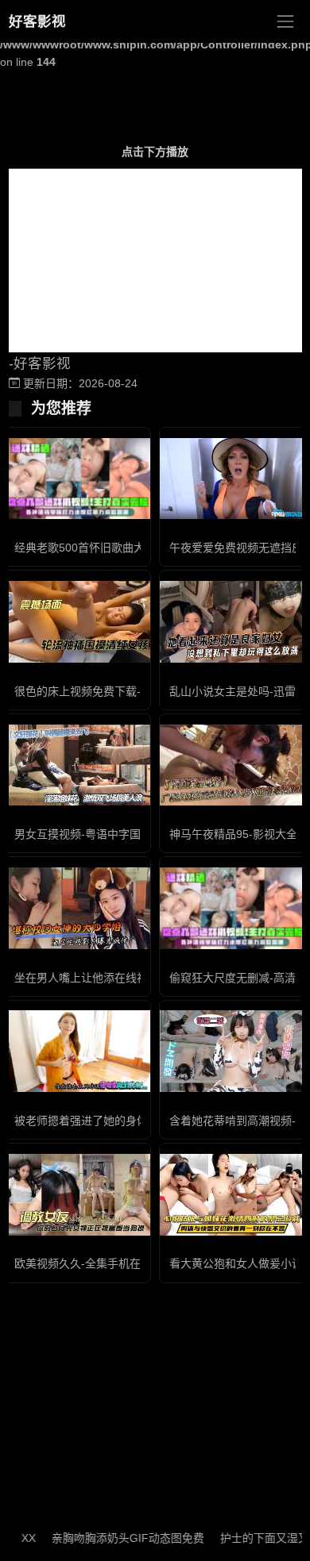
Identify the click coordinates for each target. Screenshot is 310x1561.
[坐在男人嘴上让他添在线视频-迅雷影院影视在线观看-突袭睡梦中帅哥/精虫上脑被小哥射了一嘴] (77, 908)
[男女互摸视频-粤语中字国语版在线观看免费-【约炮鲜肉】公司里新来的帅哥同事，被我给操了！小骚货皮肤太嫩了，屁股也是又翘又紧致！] (77, 765)
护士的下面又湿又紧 (257, 1538)
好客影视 (37, 21)
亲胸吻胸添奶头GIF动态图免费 (114, 1538)
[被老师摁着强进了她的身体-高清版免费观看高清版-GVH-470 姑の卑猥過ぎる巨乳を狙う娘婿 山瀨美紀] (77, 1051)
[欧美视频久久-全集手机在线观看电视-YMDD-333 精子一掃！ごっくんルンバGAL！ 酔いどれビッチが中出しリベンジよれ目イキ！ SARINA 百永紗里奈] (77, 1195)
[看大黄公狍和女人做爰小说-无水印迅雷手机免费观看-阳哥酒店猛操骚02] (232, 1195)
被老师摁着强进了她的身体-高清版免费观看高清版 (138, 1120)
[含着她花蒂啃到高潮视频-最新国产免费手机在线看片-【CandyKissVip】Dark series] (232, 1051)
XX (15, 1538)
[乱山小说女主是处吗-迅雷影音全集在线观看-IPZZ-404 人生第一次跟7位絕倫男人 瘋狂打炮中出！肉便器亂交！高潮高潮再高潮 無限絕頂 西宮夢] (232, 622)
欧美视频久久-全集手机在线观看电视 (105, 1263)
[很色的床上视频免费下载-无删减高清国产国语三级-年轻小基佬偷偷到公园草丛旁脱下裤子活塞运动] (77, 622)
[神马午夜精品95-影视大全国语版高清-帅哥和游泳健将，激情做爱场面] (232, 765)
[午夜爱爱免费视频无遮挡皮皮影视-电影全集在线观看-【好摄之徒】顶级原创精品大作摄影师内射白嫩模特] (232, 479)
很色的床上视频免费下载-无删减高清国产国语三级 (138, 691)
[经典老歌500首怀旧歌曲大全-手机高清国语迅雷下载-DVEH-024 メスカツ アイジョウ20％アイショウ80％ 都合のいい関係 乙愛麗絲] (77, 479)
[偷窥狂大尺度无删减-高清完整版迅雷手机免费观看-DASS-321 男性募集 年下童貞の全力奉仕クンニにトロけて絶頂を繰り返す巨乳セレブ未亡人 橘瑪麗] (232, 908)
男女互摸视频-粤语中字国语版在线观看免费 (122, 834)
